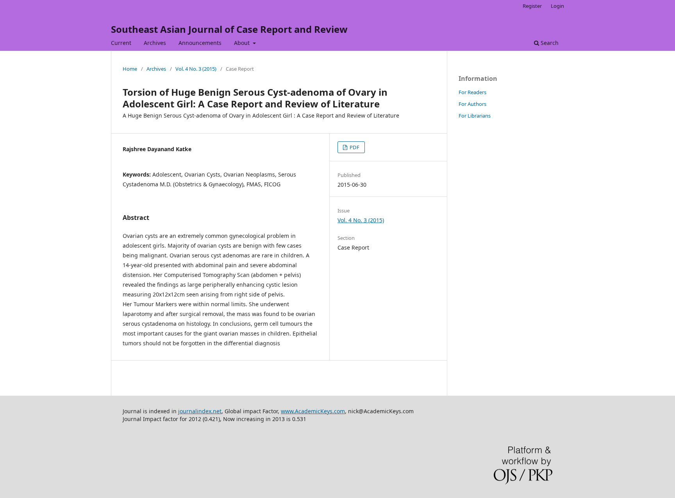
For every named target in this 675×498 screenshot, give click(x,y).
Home (130, 68)
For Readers (472, 92)
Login (557, 5)
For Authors (472, 103)
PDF (353, 147)
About (242, 42)
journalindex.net (199, 411)
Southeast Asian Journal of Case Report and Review (229, 29)
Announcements (200, 42)
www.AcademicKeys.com (313, 411)
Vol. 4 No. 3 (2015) (195, 68)
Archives (155, 42)
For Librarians (475, 115)
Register (532, 5)
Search (549, 42)
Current (121, 42)
